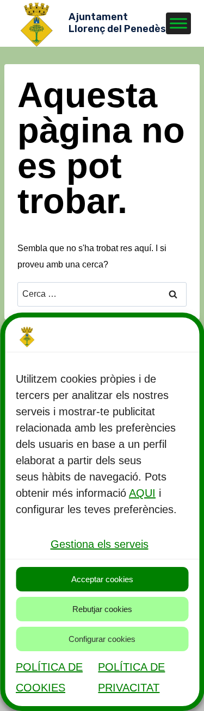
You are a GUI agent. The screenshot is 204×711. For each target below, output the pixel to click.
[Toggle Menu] (178, 23)
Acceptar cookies (102, 579)
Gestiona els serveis (100, 544)
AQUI (142, 493)
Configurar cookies (102, 639)
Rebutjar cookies (102, 609)
